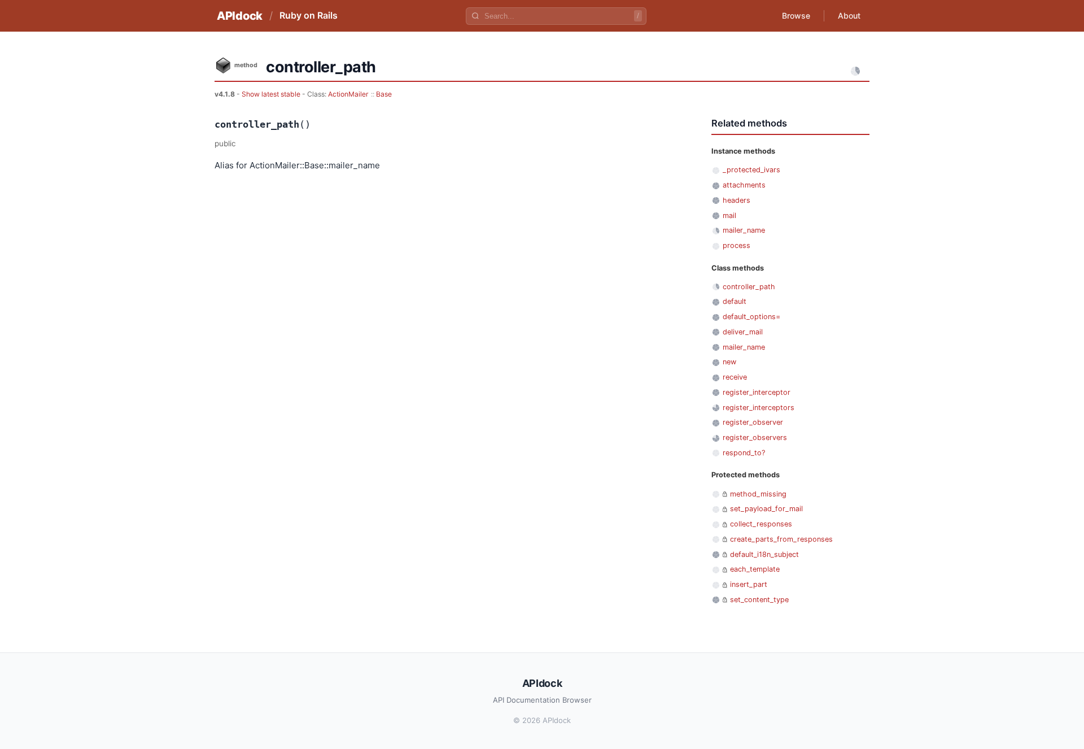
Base (384, 94)
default (734, 301)
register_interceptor (756, 392)
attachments (744, 185)
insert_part (748, 584)
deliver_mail (743, 332)
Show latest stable (272, 94)
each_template (755, 569)
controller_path (749, 286)
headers (736, 200)
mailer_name (744, 230)
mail (729, 215)
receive (735, 377)
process (736, 245)
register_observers (755, 437)
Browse (796, 15)
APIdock (240, 16)
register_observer (753, 422)
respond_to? (744, 452)
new (729, 362)
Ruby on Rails (308, 15)
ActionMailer (348, 94)
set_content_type (759, 599)
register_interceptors (758, 407)
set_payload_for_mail (766, 508)
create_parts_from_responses (781, 539)
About (849, 15)
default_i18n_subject (764, 554)
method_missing (758, 494)
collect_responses (761, 524)
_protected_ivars (751, 170)
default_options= (751, 316)
